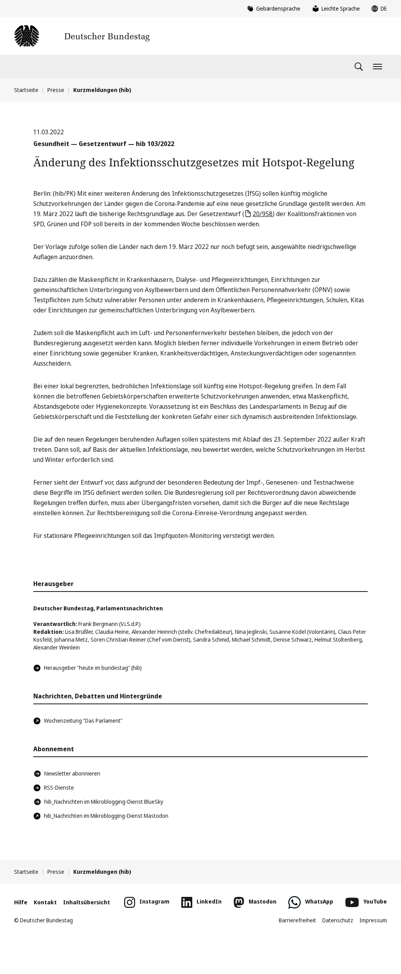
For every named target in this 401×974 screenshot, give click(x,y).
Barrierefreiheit (297, 920)
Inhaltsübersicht (86, 902)
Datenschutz (337, 920)
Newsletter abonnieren (72, 773)
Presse (55, 90)
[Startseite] (82, 36)
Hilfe (20, 902)
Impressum (373, 920)
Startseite (26, 90)
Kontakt (45, 902)
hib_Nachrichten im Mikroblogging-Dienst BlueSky (103, 801)
